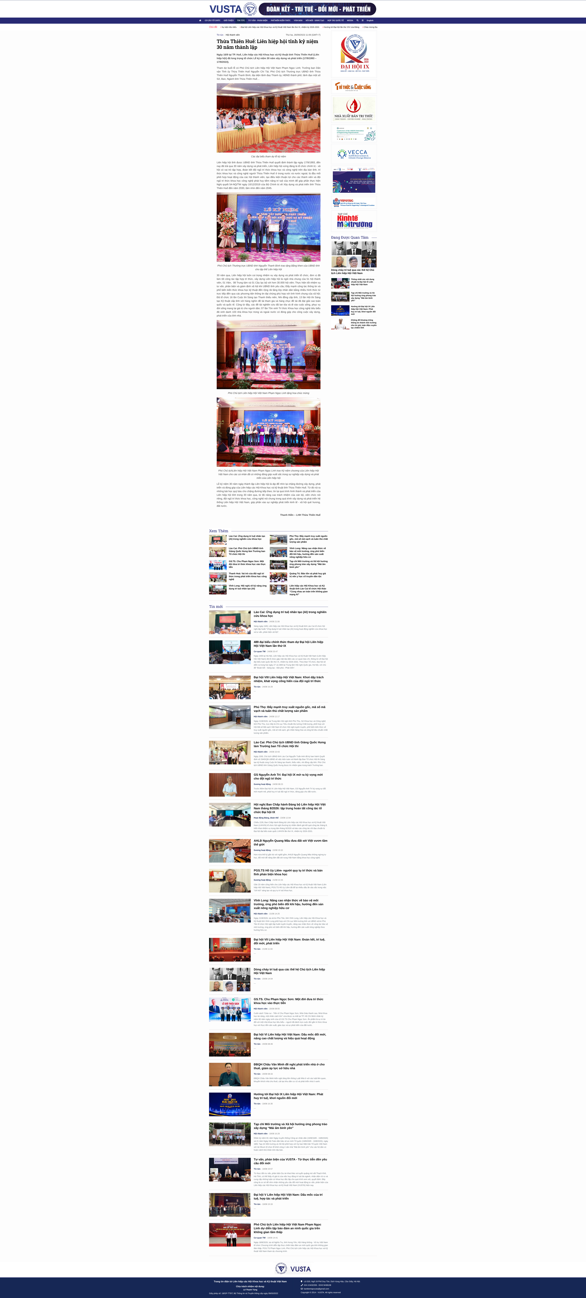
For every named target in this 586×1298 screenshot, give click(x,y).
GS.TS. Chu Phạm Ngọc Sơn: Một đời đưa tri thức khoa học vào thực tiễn (247, 564)
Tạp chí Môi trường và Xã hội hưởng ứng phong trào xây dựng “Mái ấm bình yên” (308, 564)
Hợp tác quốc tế (335, 20)
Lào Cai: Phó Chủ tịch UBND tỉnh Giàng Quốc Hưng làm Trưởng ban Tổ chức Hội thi (247, 551)
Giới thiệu (229, 20)
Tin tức (241, 20)
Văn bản (298, 20)
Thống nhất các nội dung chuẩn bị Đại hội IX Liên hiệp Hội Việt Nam (362, 281)
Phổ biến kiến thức (281, 20)
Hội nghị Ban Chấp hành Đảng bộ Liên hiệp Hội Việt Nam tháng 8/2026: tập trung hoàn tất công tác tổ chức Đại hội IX (290, 808)
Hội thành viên (233, 35)
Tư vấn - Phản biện (257, 20)
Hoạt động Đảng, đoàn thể (266, 818)
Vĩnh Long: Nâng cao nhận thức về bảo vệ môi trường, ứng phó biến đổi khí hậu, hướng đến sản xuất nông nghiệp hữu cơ (288, 904)
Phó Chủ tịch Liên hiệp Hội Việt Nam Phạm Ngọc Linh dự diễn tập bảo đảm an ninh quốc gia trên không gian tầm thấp (287, 1228)
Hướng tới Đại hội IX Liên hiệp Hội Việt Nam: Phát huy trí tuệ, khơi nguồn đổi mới (363, 310)
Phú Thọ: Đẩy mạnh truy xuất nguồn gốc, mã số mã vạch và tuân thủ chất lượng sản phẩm (308, 539)
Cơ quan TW (260, 651)
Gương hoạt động (262, 784)
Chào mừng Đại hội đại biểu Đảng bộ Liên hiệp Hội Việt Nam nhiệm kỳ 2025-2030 (309, 27)
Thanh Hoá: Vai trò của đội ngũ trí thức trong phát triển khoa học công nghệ (248, 576)
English (370, 20)
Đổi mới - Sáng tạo (315, 20)
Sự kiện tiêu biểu (357, 27)
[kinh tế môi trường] (354, 221)
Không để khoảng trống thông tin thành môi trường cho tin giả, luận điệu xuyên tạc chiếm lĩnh (364, 324)
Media (350, 20)
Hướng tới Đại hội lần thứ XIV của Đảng (251, 27)
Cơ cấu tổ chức (212, 20)
